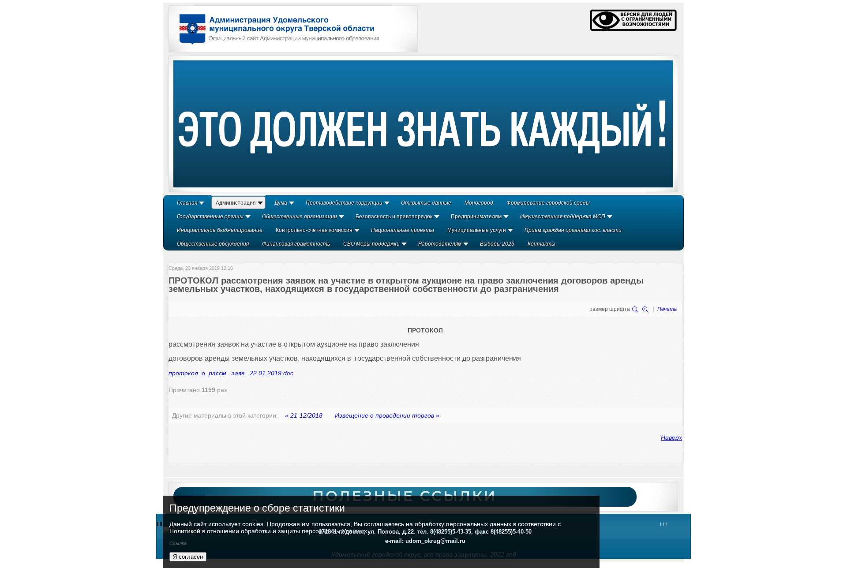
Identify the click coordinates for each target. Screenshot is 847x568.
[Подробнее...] (423, 123)
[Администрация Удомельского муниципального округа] (276, 45)
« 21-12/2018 (303, 415)
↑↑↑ (663, 523)
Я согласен (188, 556)
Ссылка (178, 543)
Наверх (671, 437)
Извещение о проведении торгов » (387, 415)
